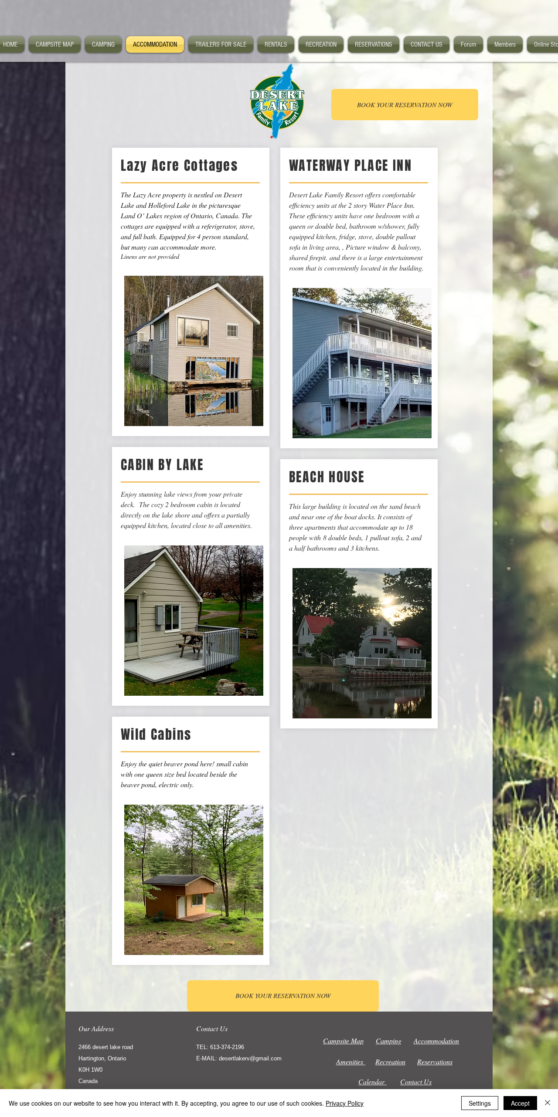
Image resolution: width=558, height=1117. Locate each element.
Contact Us (416, 1081)
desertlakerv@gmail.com (250, 1058)
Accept (520, 1103)
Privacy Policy (345, 1103)
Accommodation (436, 1040)
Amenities (350, 1061)
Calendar (372, 1081)
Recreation (390, 1061)
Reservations (435, 1061)
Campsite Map (343, 1040)
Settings (480, 1103)
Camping (388, 1040)
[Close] (547, 1103)
